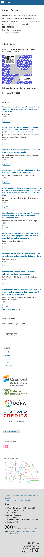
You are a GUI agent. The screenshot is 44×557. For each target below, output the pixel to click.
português (8, 366)
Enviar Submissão (11, 431)
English (6, 352)
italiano (6, 362)
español (7, 355)
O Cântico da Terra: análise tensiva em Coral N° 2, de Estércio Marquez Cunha (21, 151)
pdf (7, 121)
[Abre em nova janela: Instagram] (6, 449)
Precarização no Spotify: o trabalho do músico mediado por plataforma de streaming (21, 171)
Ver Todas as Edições (10, 309)
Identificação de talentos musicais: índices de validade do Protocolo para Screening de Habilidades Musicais (20, 215)
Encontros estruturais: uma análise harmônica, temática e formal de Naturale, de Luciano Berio (21, 255)
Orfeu (8, 2)
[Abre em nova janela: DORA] (15, 407)
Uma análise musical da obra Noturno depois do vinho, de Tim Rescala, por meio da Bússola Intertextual (22, 109)
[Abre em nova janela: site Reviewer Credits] (15, 421)
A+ (8, 335)
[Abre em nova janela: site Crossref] (15, 385)
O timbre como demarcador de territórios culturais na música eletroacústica (19, 273)
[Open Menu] (2, 2)
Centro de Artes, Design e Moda (17, 500)
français (7, 359)
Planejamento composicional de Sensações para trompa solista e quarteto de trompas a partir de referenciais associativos (21, 292)
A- (15, 335)
